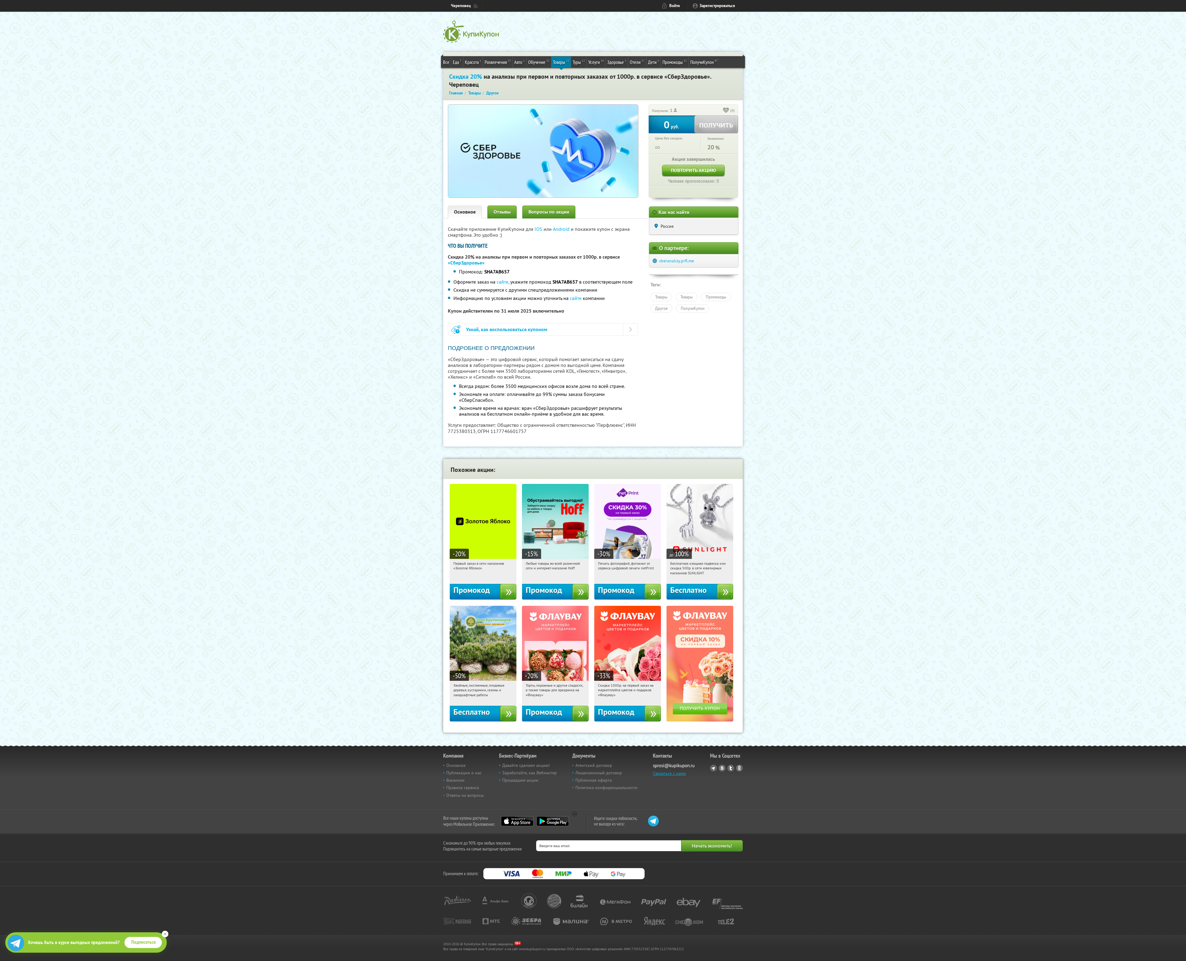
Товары (561, 62)
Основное (465, 212)
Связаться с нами (669, 773)
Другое (661, 308)
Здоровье (616, 62)
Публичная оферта (593, 780)
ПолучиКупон (704, 62)
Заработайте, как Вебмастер (529, 773)
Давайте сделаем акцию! (526, 765)
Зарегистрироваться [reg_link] (717, 5)
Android (562, 229)
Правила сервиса (462, 787)
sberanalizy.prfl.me (676, 261)
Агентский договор (593, 765)
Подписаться (143, 942)
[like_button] (726, 111)
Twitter (730, 768)
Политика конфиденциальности (606, 787)
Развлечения (498, 62)
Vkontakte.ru (722, 768)
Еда (457, 62)
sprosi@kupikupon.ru (674, 765)
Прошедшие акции (520, 780)
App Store (517, 821)
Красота (473, 62)
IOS (539, 229)
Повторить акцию (693, 170)
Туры (579, 62)
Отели (637, 62)
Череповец (461, 5)
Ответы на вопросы (465, 795)
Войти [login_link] (674, 5)
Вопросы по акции (548, 212)
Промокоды (674, 62)
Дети (653, 62)
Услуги (596, 62)
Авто (519, 62)
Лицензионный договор (598, 773)
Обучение (538, 62)
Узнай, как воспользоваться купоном (506, 329)
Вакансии (455, 780)
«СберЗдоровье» (466, 263)
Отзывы (502, 212)
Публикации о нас (464, 773)
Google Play (552, 821)
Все (446, 62)
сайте (502, 282)
